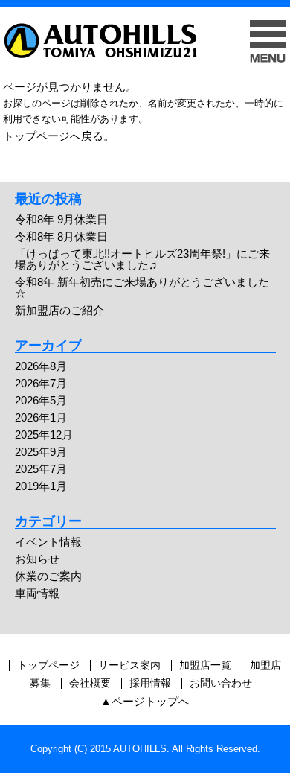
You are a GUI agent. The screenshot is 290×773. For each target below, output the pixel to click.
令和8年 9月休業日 (61, 219)
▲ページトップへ (145, 701)
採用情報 (150, 683)
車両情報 (37, 593)
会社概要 (90, 683)
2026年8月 (41, 366)
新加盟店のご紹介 (59, 310)
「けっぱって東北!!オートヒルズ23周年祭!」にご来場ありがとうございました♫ (142, 259)
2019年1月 (41, 486)
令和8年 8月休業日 (61, 236)
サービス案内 (129, 665)
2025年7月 (41, 468)
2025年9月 (41, 451)
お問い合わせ (221, 683)
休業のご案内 (48, 576)
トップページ (48, 665)
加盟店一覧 (205, 665)
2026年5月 (41, 400)
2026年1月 (41, 417)
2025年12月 (44, 434)
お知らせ (37, 559)
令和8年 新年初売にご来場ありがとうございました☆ (142, 287)
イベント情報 (48, 541)
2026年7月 (41, 383)
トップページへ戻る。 (59, 136)
